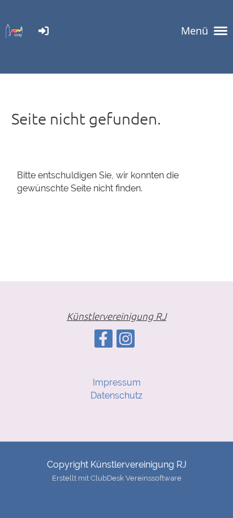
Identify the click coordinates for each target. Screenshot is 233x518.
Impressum (117, 382)
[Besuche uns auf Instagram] (125, 341)
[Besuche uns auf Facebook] (103, 341)
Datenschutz (116, 395)
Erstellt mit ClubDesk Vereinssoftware (117, 478)
